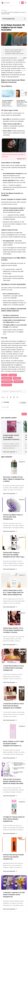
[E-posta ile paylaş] (14, 397)
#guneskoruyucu (7, 381)
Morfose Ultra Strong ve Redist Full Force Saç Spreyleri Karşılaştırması (13, 857)
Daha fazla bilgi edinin (9, 452)
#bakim (4, 375)
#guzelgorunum (6, 378)
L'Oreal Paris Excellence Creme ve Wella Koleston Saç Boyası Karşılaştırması (13, 668)
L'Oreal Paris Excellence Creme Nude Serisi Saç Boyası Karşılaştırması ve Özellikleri (13, 706)
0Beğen (23, 402)
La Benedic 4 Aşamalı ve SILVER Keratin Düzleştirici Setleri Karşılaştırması (14, 895)
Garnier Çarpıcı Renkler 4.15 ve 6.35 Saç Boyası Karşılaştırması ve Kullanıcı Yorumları (13, 630)
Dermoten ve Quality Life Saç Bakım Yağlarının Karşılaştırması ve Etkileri (13, 479)
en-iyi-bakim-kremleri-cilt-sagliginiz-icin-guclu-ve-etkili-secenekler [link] (14, 13)
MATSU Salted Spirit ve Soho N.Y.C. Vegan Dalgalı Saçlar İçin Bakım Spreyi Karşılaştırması (13, 592)
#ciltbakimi (13, 375)
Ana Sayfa (3, 10)
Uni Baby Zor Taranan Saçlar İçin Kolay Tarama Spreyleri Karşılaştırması (14, 819)
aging (7, 185)
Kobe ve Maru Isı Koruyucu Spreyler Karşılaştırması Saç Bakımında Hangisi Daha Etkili (13, 781)
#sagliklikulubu (6, 385)
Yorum (24, 414)
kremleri (19, 58)
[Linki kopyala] (17, 397)
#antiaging (17, 378)
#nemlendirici (18, 381)
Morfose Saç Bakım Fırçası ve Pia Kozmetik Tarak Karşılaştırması (13, 517)
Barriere (5, 215)
